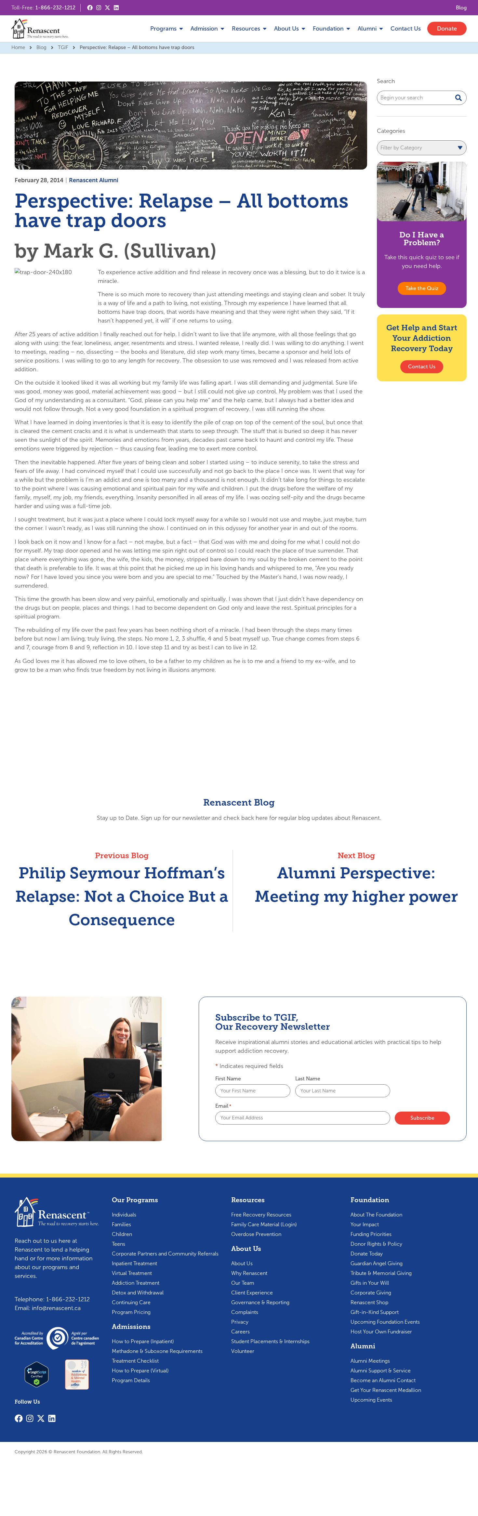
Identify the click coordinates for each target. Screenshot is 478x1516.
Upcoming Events (371, 1400)
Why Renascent (249, 1273)
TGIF (63, 47)
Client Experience (252, 1292)
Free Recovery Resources (261, 1214)
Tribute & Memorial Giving (381, 1273)
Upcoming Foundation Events (385, 1322)
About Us (242, 1263)
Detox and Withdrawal (138, 1292)
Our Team (242, 1283)
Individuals (124, 1214)
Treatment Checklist (135, 1361)
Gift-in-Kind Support (375, 1312)
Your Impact (365, 1224)
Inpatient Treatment (134, 1263)
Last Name (307, 1078)
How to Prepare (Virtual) (140, 1370)
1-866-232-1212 (55, 7)
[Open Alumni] (381, 28)
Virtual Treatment (132, 1273)
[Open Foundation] (348, 28)
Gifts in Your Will (370, 1283)
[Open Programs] (181, 28)
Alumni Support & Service (381, 1370)
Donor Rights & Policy (376, 1244)
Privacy (239, 1322)
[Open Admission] (222, 28)
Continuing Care (131, 1302)
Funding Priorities (371, 1234)
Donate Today (367, 1253)
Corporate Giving (371, 1292)
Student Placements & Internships (270, 1341)
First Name (228, 1078)
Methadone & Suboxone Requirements (157, 1351)
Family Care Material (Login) (264, 1224)
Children (122, 1234)
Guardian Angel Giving (377, 1263)
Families (121, 1224)
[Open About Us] (303, 28)
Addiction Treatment (135, 1283)
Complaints (244, 1312)
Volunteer (242, 1351)
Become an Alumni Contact (383, 1380)
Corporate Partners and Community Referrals (165, 1253)
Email (223, 1106)
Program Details (131, 1380)
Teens (118, 1244)
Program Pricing (131, 1312)
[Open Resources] (265, 28)
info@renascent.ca (56, 1308)
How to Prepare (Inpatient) (143, 1341)
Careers (240, 1331)
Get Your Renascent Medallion (386, 1390)
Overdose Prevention (256, 1234)
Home (18, 47)
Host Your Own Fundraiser (381, 1331)
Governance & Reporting (260, 1302)
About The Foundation (376, 1214)
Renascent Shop (369, 1302)
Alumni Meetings (370, 1361)
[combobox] (422, 98)
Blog (41, 47)
